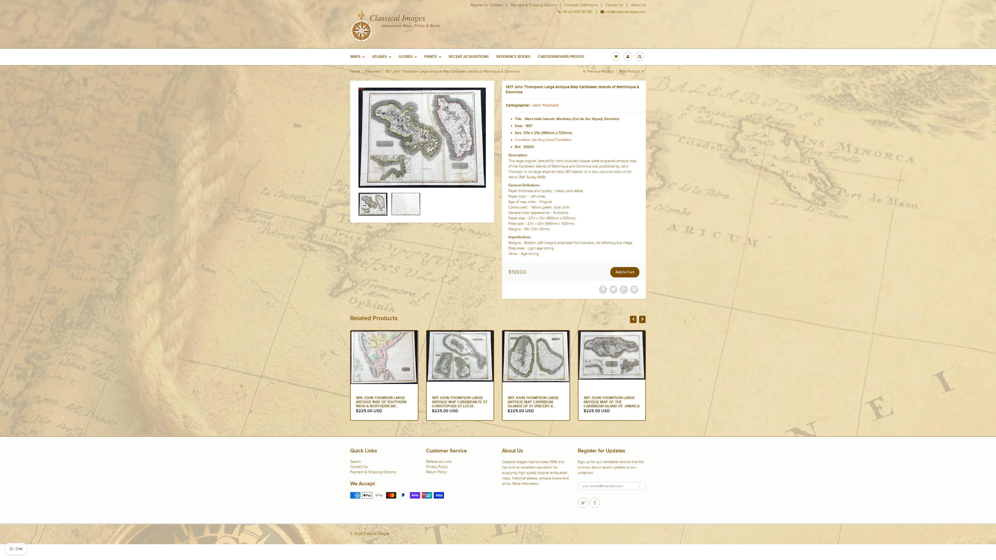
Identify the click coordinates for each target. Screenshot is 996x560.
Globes (405, 57)
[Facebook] (595, 503)
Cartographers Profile (561, 57)
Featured (372, 71)
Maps (355, 57)
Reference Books (513, 57)
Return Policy (436, 472)
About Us (638, 5)
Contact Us (614, 5)
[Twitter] (583, 503)
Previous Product (600, 71)
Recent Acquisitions (469, 57)
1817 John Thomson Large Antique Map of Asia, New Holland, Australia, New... (608, 402)
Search (355, 461)
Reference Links (439, 461)
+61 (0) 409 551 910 (577, 12)
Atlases (379, 57)
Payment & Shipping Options (533, 5)
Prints (430, 57)
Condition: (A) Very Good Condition (543, 140)
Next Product (630, 71)
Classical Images (376, 533)
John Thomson (545, 105)
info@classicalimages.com (626, 12)
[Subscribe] (639, 486)
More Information (525, 483)
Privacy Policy (437, 467)
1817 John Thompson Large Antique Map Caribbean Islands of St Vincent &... (457, 402)
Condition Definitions (581, 5)
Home (355, 71)
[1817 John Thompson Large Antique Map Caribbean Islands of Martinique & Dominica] (422, 138)
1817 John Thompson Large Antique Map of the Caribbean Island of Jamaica (536, 402)
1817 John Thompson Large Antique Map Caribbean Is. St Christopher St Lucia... (383, 402)
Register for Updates (487, 5)
